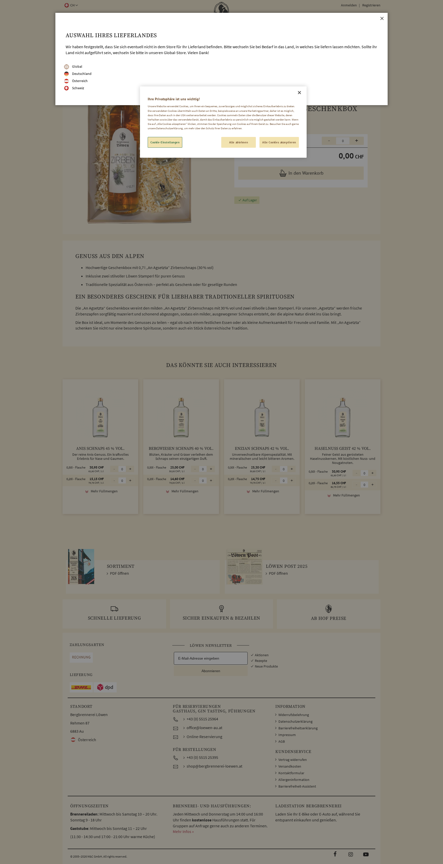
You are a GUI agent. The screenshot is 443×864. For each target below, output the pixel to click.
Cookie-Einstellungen (164, 142)
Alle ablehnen (238, 142)
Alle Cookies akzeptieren (279, 142)
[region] (223, 122)
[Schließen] (299, 92)
